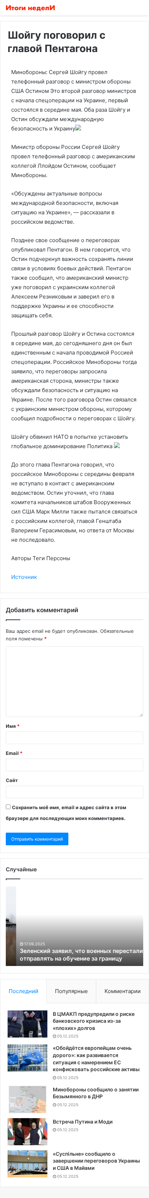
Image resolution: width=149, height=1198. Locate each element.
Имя (13, 726)
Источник (24, 577)
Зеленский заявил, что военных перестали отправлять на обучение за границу (71, 954)
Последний (23, 991)
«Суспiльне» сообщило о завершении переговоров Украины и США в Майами (96, 1161)
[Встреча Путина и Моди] (27, 1131)
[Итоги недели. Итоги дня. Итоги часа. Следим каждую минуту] (30, 8)
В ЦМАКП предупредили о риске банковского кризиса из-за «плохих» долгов (94, 1021)
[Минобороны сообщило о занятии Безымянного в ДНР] (27, 1099)
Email (14, 753)
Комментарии (123, 991)
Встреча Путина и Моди (82, 1121)
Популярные (71, 991)
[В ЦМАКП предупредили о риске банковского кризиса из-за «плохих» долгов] (27, 1024)
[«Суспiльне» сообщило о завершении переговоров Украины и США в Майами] (27, 1163)
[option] (74, 926)
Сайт (12, 780)
